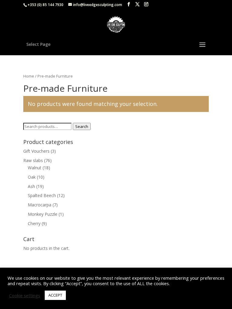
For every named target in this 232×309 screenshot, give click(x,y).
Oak (32, 177)
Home (28, 76)
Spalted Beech (42, 195)
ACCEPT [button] (55, 295)
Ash (31, 186)
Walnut (34, 167)
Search (81, 126)
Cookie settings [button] (24, 295)
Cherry (34, 223)
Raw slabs (33, 160)
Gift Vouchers (36, 151)
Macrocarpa (39, 205)
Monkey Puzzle (42, 214)
